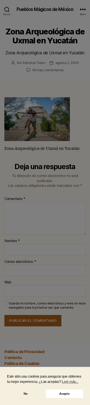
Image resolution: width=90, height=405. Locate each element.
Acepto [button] (64, 393)
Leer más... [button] (70, 382)
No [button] (26, 393)
